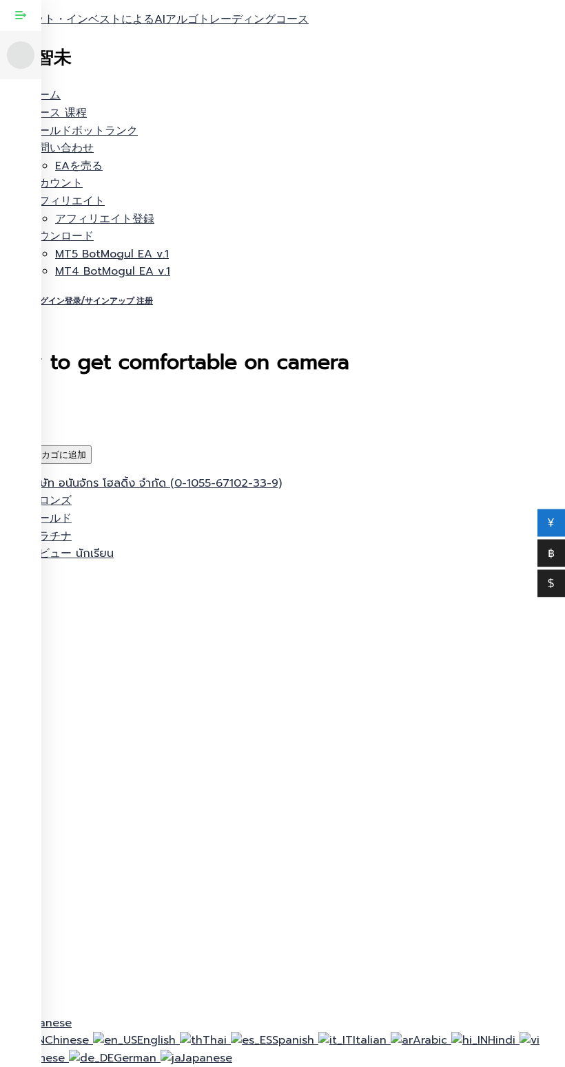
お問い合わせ (61, 148)
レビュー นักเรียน (71, 553)
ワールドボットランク (83, 131)
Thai (217, 1040)
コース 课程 (57, 113)
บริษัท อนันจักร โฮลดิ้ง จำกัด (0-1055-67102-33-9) (155, 483)
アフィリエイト (66, 201)
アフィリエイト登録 (104, 219)
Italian (372, 1040)
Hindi (504, 1040)
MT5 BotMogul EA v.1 (112, 254)
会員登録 (127, 987)
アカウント (55, 183)
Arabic (432, 1040)
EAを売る (79, 166)
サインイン (179, 987)
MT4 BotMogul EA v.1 (112, 271)
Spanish (295, 1040)
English (158, 1040)
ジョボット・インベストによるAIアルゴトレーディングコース (154, 19)
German (137, 1058)
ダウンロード (61, 236)
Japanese (206, 1058)
